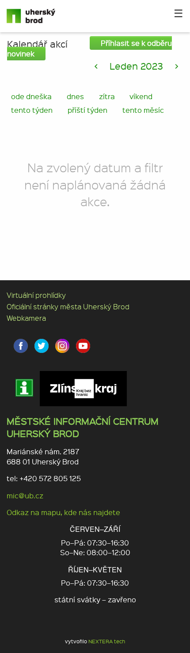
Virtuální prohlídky (36, 295)
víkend (140, 96)
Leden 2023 (136, 66)
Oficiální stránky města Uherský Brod (68, 306)
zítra (107, 96)
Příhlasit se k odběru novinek (89, 48)
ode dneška (31, 96)
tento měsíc (143, 110)
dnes (75, 96)
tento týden (32, 110)
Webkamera (26, 318)
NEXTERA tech (106, 641)
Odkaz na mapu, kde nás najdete (63, 512)
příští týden (87, 110)
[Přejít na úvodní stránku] (39, 16)
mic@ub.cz (25, 495)
